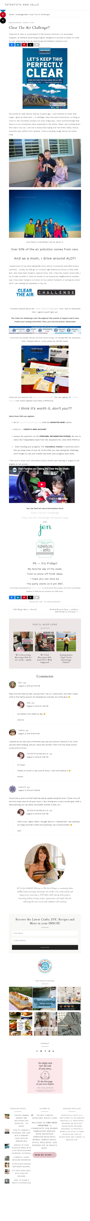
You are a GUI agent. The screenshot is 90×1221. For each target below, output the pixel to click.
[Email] (36, 44)
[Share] (12, 44)
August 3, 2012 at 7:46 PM (37, 706)
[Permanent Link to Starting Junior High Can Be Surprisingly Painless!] (66, 651)
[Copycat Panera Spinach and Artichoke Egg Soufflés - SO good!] (20, 999)
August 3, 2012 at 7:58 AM (29, 790)
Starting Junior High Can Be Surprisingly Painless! (66, 659)
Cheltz (22, 787)
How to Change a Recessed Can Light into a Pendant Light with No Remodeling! (21, 1135)
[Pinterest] (45, 1051)
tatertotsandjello (37, 754)
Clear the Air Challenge (42, 397)
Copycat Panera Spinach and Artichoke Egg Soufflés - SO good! (21, 1121)
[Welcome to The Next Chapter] (44, 1116)
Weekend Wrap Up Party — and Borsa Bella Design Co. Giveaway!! (64, 610)
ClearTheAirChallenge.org (30, 422)
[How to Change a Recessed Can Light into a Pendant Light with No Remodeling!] (69, 999)
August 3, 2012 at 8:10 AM (29, 734)
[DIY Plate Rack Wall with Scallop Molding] (45, 1024)
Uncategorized (22, 14)
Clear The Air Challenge (45, 512)
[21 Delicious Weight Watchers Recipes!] (20, 1024)
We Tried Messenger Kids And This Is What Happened (44, 659)
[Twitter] (41, 1051)
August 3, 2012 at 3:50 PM (37, 814)
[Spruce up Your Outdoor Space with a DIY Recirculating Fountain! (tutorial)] (44, 999)
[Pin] (24, 44)
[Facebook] (37, 1051)
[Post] (30, 44)
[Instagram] (49, 1051)
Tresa (21, 730)
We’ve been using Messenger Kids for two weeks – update (23, 657)
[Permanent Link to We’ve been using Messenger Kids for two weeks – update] (23, 651)
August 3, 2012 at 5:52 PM (29, 686)
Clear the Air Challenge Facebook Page (45, 517)
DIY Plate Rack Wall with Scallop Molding (21, 1173)
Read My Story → (44, 1155)
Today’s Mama (36, 588)
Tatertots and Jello (22, 4)
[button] (86, 5)
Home (11, 14)
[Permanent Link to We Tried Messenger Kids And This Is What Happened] (44, 651)
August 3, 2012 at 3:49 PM (37, 757)
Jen (28, 703)
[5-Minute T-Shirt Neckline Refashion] (69, 1024)
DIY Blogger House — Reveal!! (25, 609)
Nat (20, 683)
